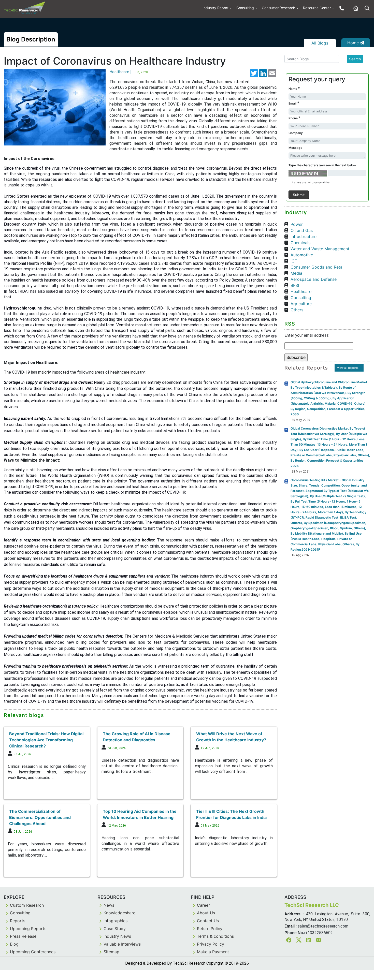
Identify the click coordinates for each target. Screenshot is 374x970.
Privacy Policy (210, 944)
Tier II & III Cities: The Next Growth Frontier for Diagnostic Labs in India (231, 814)
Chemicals (300, 242)
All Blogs (319, 43)
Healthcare (301, 291)
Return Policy (209, 928)
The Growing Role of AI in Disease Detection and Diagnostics (136, 736)
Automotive (302, 254)
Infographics (115, 920)
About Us (206, 912)
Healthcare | (128, 71)
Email (294, 103)
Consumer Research (278, 8)
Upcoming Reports (28, 928)
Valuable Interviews (122, 944)
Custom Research (27, 905)
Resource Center (317, 8)
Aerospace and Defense (314, 279)
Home (353, 42)
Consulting (245, 8)
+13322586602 (319, 932)
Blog (14, 944)
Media (296, 273)
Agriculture (301, 303)
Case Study (115, 928)
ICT (294, 260)
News (109, 905)
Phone (294, 117)
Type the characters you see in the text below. (323, 165)
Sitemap (111, 951)
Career (203, 905)
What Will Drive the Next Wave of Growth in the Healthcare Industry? (231, 736)
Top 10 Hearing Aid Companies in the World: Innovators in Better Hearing (140, 814)
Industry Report (215, 8)
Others (297, 309)
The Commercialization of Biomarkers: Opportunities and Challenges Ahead (40, 817)
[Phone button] (340, 8)
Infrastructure (304, 236)
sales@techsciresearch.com (323, 926)
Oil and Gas (302, 230)
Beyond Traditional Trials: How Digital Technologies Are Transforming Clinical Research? (46, 739)
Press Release (23, 936)
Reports (17, 920)
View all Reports (347, 368)
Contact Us (208, 920)
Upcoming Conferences (32, 951)
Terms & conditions (215, 936)
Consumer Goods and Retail (317, 267)
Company (296, 133)
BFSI (295, 285)
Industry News (117, 936)
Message (295, 148)
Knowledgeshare (119, 912)
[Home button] (354, 8)
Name (294, 88)
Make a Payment (213, 951)
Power (297, 224)
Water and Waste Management (320, 248)
